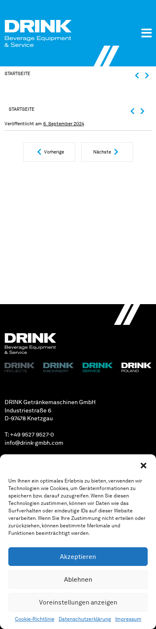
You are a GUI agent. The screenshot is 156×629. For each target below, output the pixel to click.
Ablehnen (78, 579)
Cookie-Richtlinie (34, 619)
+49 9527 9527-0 (32, 434)
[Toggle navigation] (146, 33)
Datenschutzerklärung (85, 619)
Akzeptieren (78, 557)
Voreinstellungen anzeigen (78, 602)
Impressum (128, 619)
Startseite (17, 73)
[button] (143, 465)
